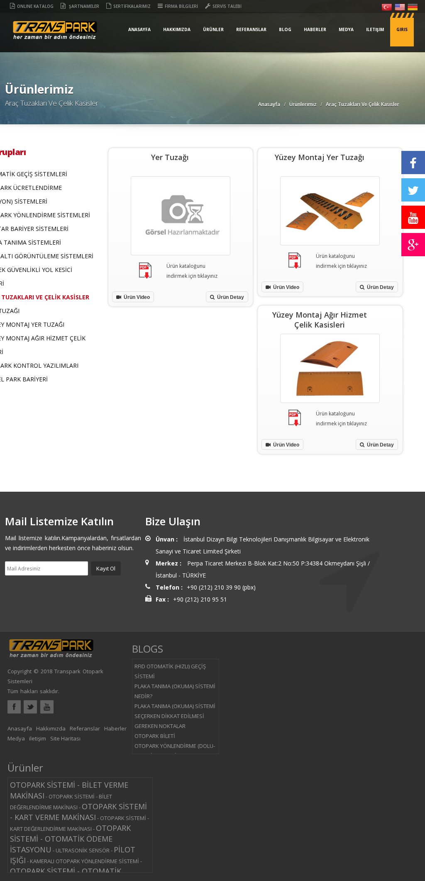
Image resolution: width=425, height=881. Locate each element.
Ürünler (213, 29)
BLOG (285, 29)
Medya (346, 29)
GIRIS (402, 29)
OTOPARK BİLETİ (154, 736)
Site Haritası (65, 738)
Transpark (55, 36)
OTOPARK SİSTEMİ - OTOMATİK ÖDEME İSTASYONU (70, 838)
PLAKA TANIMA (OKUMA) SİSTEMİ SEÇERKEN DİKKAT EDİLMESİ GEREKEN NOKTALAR (174, 716)
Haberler (315, 29)
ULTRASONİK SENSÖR (83, 850)
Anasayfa (139, 29)
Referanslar (251, 29)
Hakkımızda (177, 29)
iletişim (375, 29)
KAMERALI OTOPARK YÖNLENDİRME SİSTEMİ (84, 861)
